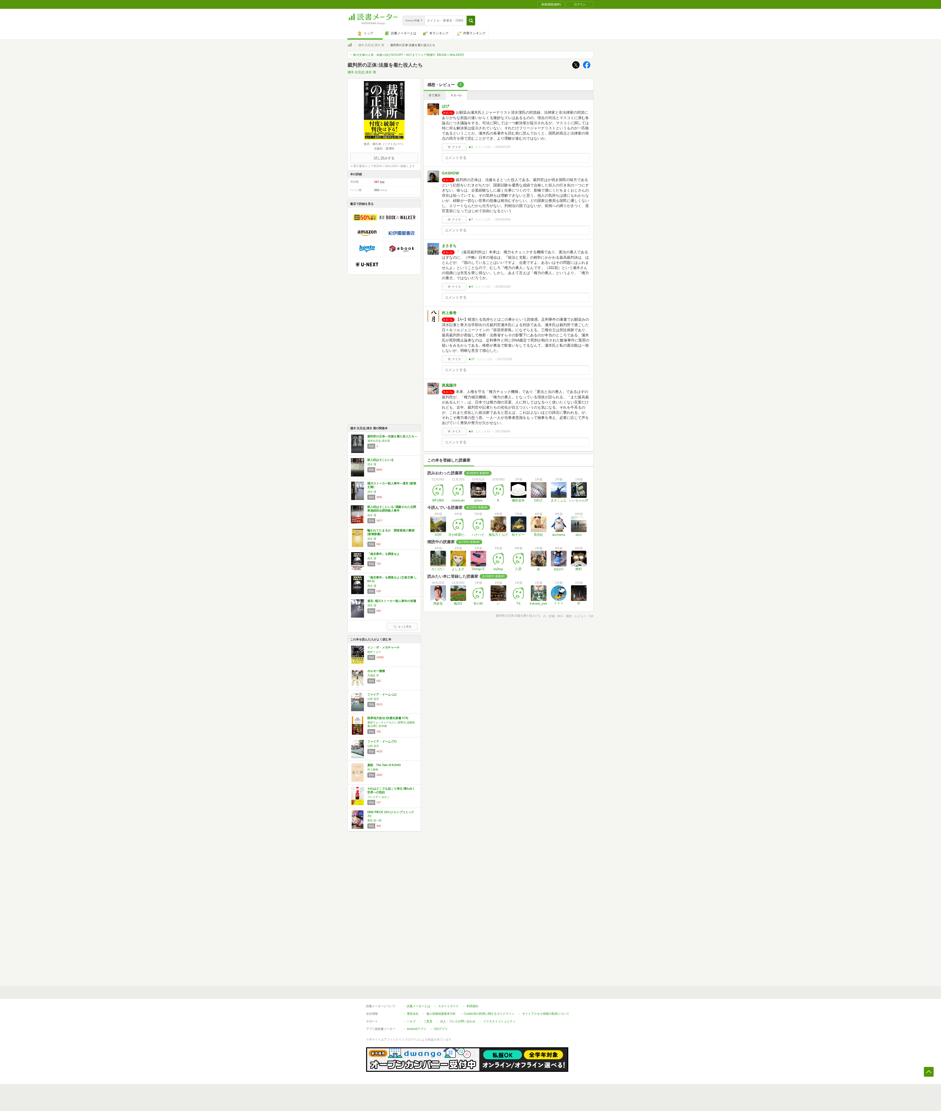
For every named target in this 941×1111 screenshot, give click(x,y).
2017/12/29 (504, 359)
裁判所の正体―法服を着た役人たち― (392, 436)
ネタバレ (456, 95)
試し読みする (384, 158)
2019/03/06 (502, 219)
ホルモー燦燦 (376, 671)
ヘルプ (411, 1021)
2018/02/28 (502, 286)
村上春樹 (372, 769)
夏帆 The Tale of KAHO (384, 765)
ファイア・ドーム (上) (381, 694)
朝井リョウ (374, 651)
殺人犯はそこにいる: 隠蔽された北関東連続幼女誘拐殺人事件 (391, 509)
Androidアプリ (416, 1028)
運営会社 (413, 1013)
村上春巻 (449, 313)
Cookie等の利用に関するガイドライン (489, 1013)
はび (445, 106)
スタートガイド (448, 1006)
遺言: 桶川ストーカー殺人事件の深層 (391, 601)
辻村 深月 (373, 698)
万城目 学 (373, 675)
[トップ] (349, 45)
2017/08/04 (502, 431)
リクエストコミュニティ (499, 1021)
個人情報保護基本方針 (441, 1013)
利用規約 (472, 1006)
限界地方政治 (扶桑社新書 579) (387, 718)
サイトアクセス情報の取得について (545, 1013)
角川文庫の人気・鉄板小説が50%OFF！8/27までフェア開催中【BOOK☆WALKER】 (409, 55)
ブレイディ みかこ (378, 796)
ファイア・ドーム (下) (381, 741)
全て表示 (434, 95)
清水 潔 (371, 464)
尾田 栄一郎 (374, 820)
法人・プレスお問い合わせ (457, 1021)
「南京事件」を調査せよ (383, 554)
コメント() (482, 147)
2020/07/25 (502, 147)
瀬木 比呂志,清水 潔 (371, 45)
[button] (471, 20)
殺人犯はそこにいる (380, 460)
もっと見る (404, 626)
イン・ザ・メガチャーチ (383, 647)
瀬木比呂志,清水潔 (378, 440)
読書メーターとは (418, 1006)
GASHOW (450, 173)
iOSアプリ (441, 1028)
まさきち (449, 246)
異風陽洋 (449, 385)
